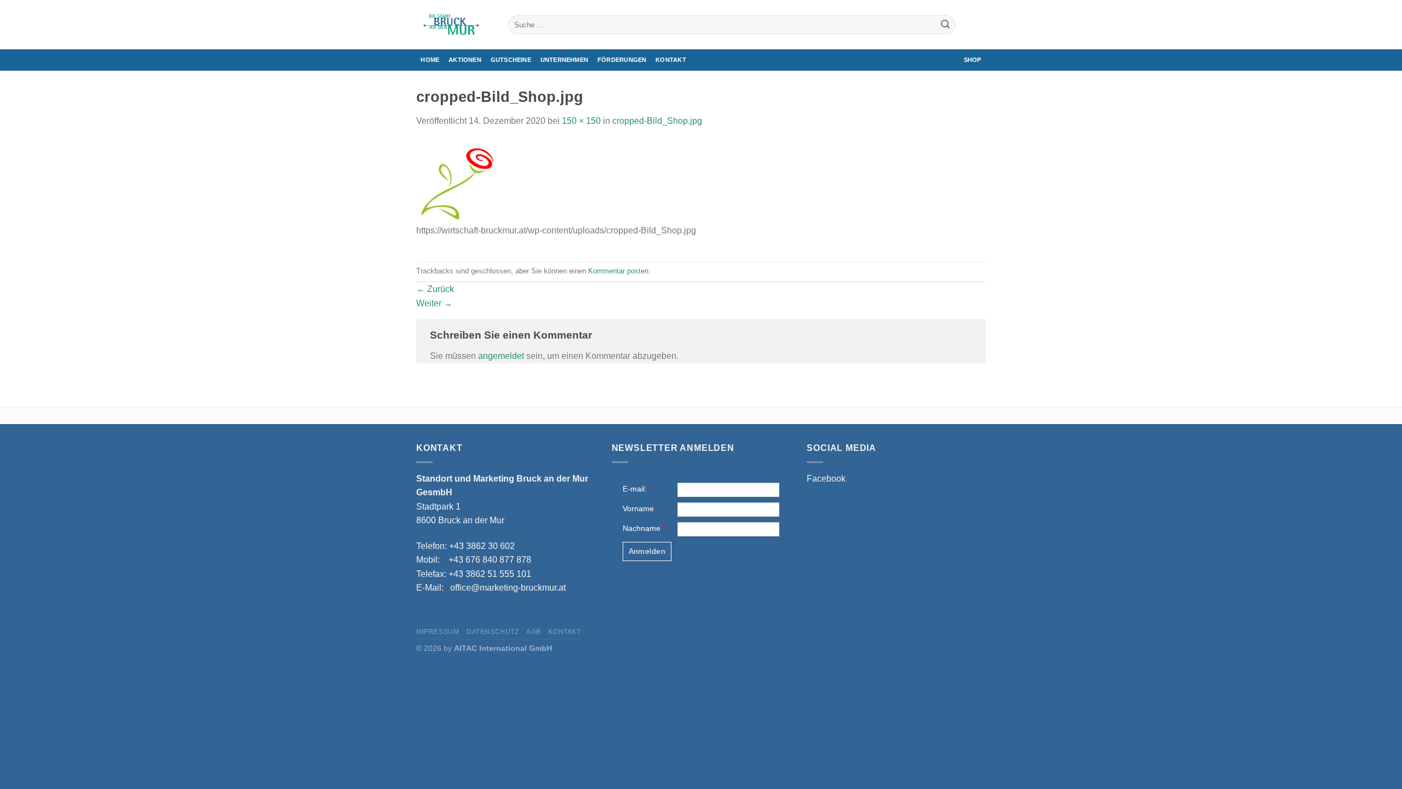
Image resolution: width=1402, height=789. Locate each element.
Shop (972, 59)
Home (430, 59)
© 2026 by (484, 648)
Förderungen (621, 59)
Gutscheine (511, 59)
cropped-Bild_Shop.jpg (657, 120)
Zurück (435, 289)
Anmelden (647, 551)
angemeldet (501, 356)
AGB (533, 632)
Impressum (437, 632)
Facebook (826, 478)
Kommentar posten (618, 271)
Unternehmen (564, 59)
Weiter (434, 303)
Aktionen (465, 59)
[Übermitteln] (945, 24)
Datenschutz (493, 632)
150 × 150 (581, 120)
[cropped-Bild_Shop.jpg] (457, 181)
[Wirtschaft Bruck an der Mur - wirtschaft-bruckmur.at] (454, 24)
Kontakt (671, 59)
